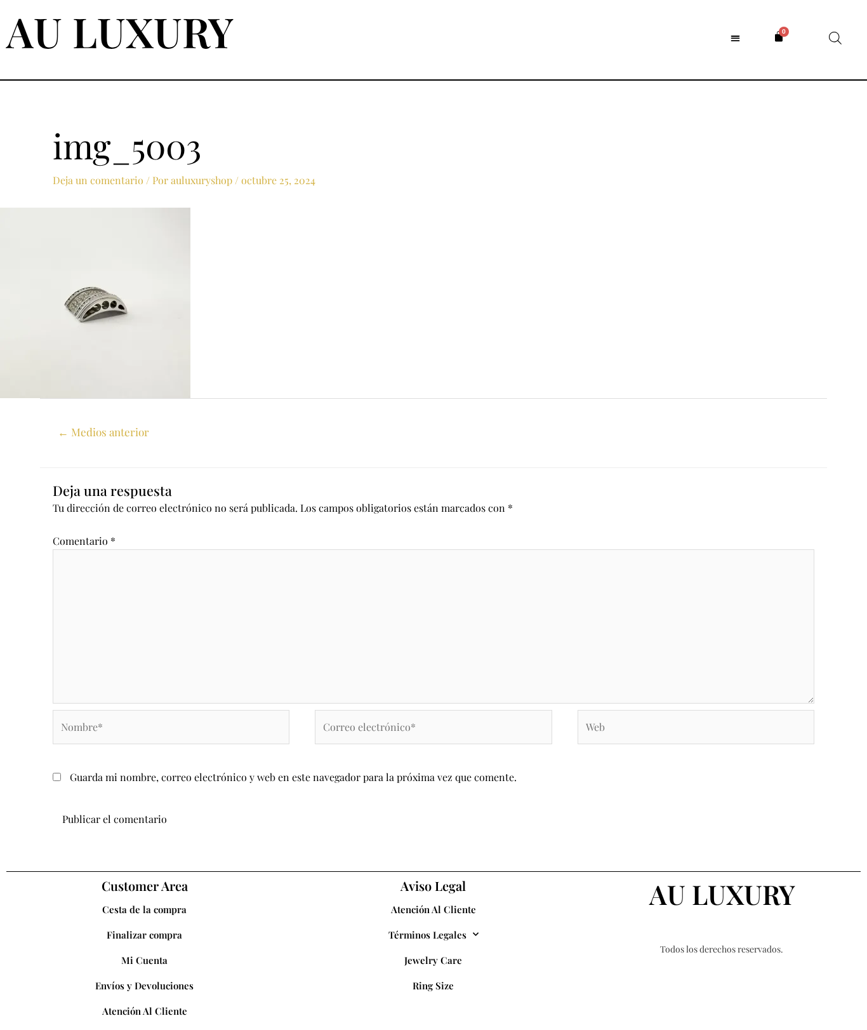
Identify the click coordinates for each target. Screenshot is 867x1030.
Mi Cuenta (144, 960)
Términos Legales (427, 934)
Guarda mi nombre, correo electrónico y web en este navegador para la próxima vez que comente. (293, 777)
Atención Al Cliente (144, 1011)
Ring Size (433, 985)
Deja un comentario (98, 180)
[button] (735, 37)
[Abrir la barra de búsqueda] (835, 38)
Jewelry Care (433, 960)
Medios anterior (103, 432)
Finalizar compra (144, 934)
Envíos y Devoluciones (144, 985)
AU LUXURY (120, 31)
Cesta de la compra (144, 909)
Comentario (84, 540)
